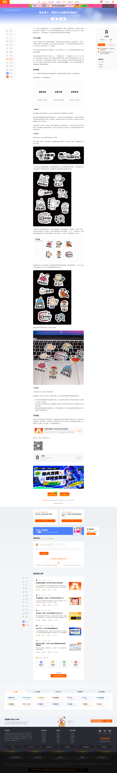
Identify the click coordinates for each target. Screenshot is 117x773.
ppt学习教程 (52, 764)
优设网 (79, 764)
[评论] (60, 549)
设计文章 (10, 10)
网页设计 (31, 763)
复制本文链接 (46, 500)
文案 (57, 141)
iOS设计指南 (57, 764)
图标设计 (43, 652)
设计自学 (75, 764)
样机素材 (24, 764)
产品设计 (79, 582)
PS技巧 (61, 764)
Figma (47, 763)
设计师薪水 (71, 764)
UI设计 (79, 612)
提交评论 (44, 553)
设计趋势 (47, 766)
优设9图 (43, 740)
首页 (6, 10)
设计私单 (67, 764)
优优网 (82, 764)
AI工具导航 (58, 766)
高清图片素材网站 (86, 763)
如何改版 (17, 764)
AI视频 (58, 740)
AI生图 (58, 742)
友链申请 (72, 738)
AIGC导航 (10, 763)
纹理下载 (101, 763)
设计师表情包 (51, 766)
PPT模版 (98, 763)
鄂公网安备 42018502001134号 (71, 770)
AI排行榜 (58, 736)
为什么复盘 (101, 62)
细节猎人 (44, 742)
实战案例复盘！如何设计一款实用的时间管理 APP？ (50, 598)
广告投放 (72, 733)
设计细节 (49, 652)
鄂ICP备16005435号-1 (63, 770)
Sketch (27, 764)
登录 (106, 6)
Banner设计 (39, 766)
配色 (14, 764)
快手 (48, 589)
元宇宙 (37, 763)
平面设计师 (105, 764)
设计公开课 (43, 764)
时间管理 (49, 605)
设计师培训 (48, 764)
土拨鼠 (46, 15)
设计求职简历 (20, 766)
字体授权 (72, 742)
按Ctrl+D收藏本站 (97, 721)
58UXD (53, 15)
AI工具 (58, 733)
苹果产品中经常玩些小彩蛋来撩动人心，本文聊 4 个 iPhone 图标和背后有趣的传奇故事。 (51, 648)
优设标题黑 (70, 763)
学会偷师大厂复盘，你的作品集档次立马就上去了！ (50, 613)
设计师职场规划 (24, 766)
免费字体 (66, 763)
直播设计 (40, 763)
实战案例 (43, 605)
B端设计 (44, 763)
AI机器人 (58, 735)
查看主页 (112, 44)
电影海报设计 (35, 766)
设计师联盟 (85, 764)
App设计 (43, 766)
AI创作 (55, 766)
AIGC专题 (44, 733)
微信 (45, 438)
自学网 (109, 764)
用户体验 (15, 10)
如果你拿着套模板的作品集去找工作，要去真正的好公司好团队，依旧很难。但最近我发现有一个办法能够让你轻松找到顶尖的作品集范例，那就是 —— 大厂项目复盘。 (51, 617)
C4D (49, 763)
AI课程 (58, 738)
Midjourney (14, 763)
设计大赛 (62, 763)
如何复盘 (101, 64)
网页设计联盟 (94, 764)
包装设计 (55, 763)
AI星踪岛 (44, 735)
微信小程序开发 (109, 763)
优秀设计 (98, 764)
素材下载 (91, 763)
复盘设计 (50, 620)
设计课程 (44, 738)
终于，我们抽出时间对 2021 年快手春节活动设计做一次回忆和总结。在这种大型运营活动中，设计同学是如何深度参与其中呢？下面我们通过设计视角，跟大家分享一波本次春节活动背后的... (51, 587)
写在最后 (101, 66)
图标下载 (15, 766)
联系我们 (72, 735)
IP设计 (35, 763)
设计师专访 (10, 764)
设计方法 (66, 766)
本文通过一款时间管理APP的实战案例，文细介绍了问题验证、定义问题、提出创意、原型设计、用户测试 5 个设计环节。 (51, 601)
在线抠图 (6, 766)
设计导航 (44, 736)
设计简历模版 (30, 766)
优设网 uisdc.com (12, 719)
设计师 (60, 32)
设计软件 (20, 764)
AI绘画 (23, 763)
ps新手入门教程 (10, 766)
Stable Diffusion (19, 763)
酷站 (76, 763)
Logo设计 (64, 764)
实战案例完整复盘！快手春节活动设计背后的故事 (49, 583)
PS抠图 (95, 763)
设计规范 (81, 763)
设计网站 (89, 764)
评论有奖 (64, 15)
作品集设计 (44, 620)
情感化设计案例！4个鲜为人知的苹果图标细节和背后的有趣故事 (51, 644)
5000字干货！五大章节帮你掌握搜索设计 (47, 628)
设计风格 (62, 766)
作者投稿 (72, 736)
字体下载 (105, 763)
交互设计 (48, 635)
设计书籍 (34, 764)
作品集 (74, 763)
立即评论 (55, 565)
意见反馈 (72, 740)
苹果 (78, 763)
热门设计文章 (27, 763)
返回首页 (108, 721)
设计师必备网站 (38, 764)
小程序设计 (6, 764)
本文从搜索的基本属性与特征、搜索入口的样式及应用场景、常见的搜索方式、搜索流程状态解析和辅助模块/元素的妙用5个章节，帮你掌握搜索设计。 (51, 632)
